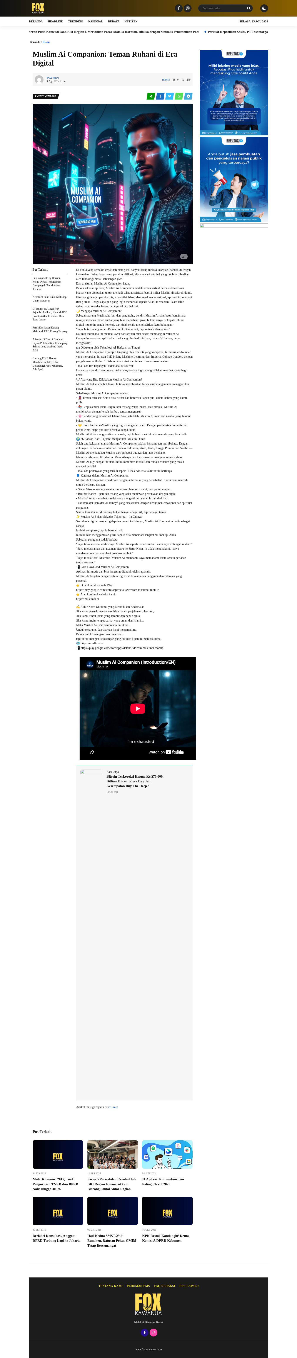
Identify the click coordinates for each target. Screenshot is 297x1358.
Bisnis (46, 42)
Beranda (36, 21)
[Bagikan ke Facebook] (160, 96)
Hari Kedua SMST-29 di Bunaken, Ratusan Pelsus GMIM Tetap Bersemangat (111, 1240)
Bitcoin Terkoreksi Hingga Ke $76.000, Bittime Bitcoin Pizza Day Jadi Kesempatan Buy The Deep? (135, 781)
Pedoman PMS (138, 1286)
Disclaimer (189, 1286)
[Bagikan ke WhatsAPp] (179, 96)
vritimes (113, 1107)
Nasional (95, 21)
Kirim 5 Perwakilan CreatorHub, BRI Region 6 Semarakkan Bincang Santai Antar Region (112, 1184)
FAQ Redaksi (164, 1286)
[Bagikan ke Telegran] (188, 96)
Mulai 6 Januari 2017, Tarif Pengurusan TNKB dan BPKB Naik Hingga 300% (55, 1184)
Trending (75, 21)
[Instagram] (187, 8)
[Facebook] (178, 8)
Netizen (131, 21)
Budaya (113, 21)
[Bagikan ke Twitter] (170, 96)
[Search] (248, 8)
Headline (55, 21)
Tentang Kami (110, 1286)
